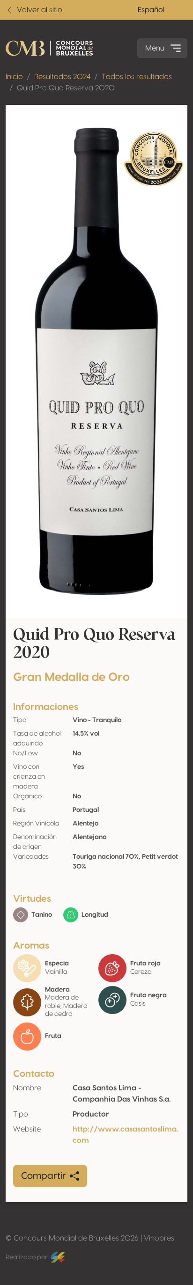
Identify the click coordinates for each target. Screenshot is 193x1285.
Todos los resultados (137, 76)
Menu (154, 48)
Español (151, 10)
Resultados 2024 (62, 76)
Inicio (14, 76)
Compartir (43, 1176)
